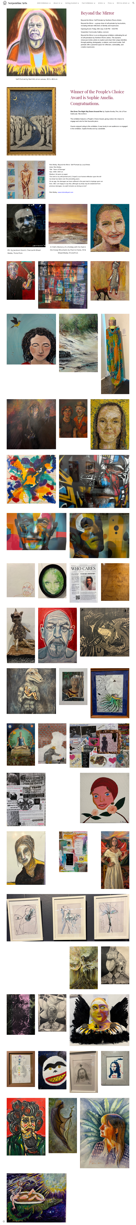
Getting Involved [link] (71, 3)
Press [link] (110, 3)
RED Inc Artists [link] (122, 3)
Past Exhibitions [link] (87, 3)
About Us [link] (57, 3)
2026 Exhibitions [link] (43, 3)
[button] (133, 3)
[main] (36, 79)
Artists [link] (100, 3)
